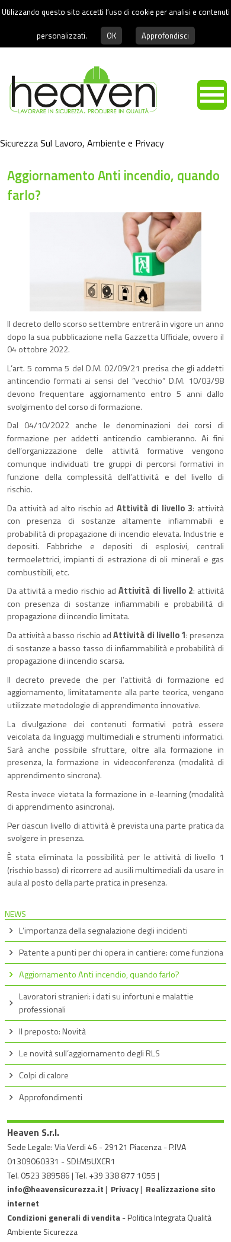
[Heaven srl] (78, 119)
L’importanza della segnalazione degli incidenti (103, 930)
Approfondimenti (50, 1097)
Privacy (125, 1189)
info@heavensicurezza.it (55, 1189)
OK (111, 36)
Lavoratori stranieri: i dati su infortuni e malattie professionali (106, 1003)
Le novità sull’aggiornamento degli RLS (89, 1053)
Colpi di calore (44, 1075)
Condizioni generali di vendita (63, 1217)
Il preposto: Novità (52, 1031)
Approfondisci (165, 36)
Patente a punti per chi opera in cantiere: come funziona (121, 952)
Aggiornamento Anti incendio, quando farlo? (99, 974)
